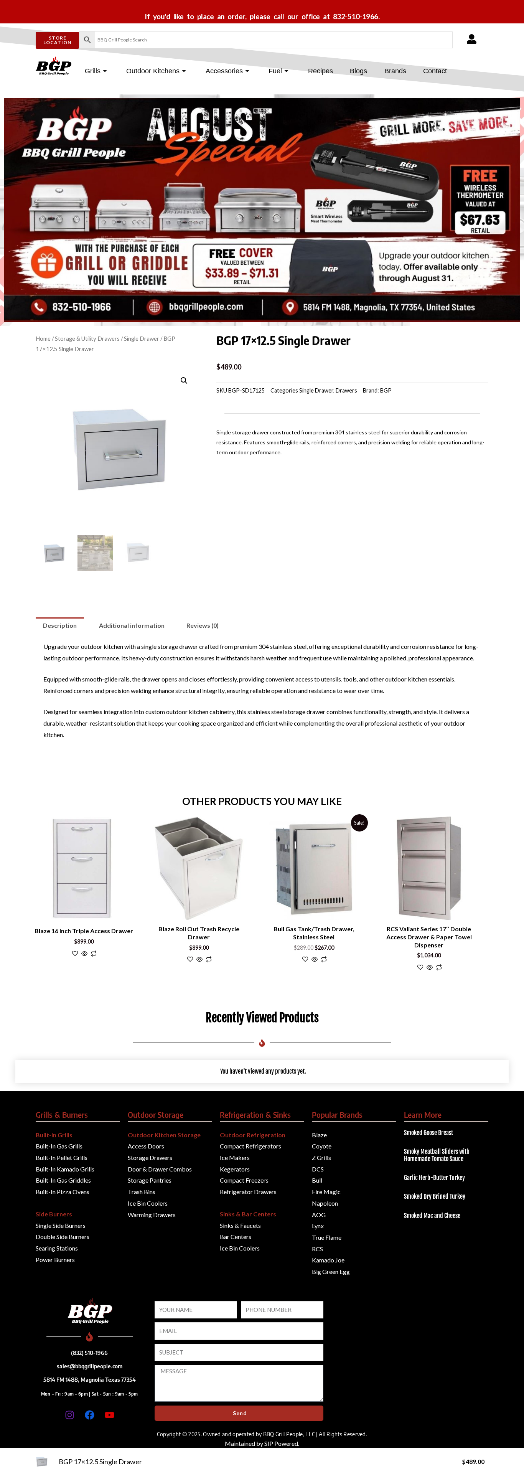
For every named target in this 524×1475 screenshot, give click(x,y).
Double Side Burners (62, 1236)
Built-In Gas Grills (59, 1146)
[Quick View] (84, 953)
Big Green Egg (331, 1271)
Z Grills (321, 1157)
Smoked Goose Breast (428, 1133)
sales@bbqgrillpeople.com (89, 1366)
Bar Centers (235, 1236)
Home (43, 338)
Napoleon (325, 1203)
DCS (318, 1169)
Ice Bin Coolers (148, 1203)
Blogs (358, 71)
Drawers (346, 390)
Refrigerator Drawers (248, 1191)
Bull (317, 1180)
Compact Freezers (244, 1180)
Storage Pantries (149, 1180)
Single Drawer (141, 338)
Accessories (224, 71)
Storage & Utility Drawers (87, 338)
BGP (386, 390)
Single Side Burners (61, 1225)
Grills (93, 71)
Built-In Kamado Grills (65, 1169)
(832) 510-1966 (89, 1352)
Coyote (321, 1146)
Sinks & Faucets (240, 1225)
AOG (319, 1214)
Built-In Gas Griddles (63, 1180)
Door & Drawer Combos (160, 1169)
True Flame (326, 1237)
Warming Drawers (152, 1214)
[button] (184, 381)
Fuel (275, 71)
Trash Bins (141, 1191)
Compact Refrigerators (250, 1146)
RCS (317, 1248)
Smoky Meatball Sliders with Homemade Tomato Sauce (437, 1155)
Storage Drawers (150, 1157)
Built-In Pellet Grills (61, 1157)
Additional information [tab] (132, 625)
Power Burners (55, 1259)
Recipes (320, 71)
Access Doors (146, 1146)
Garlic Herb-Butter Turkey (434, 1177)
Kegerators (235, 1169)
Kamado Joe (328, 1260)
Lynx (318, 1225)
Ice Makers (235, 1157)
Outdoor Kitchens (153, 71)
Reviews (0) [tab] (202, 625)
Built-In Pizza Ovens (62, 1191)
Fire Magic (326, 1191)
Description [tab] (60, 625)
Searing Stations (57, 1248)
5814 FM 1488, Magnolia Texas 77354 (89, 1379)
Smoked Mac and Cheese (432, 1215)
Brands (395, 71)
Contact (435, 71)
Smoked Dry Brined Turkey (434, 1196)
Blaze (319, 1134)
